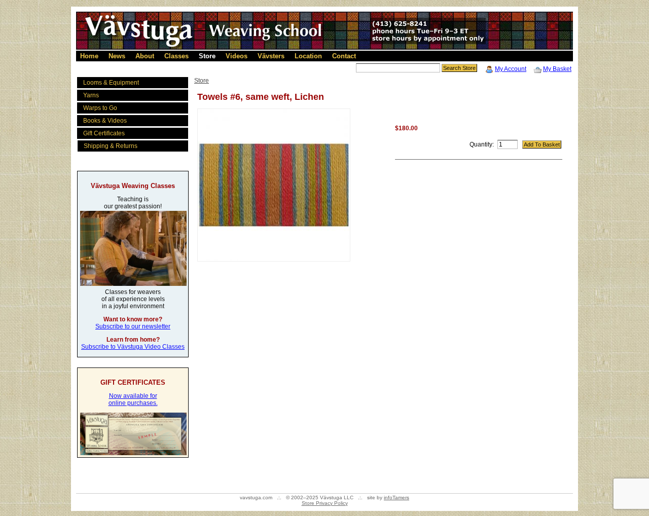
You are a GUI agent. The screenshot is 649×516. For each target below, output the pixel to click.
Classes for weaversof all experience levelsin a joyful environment (133, 299)
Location (308, 56)
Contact (344, 56)
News (117, 56)
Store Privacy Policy (325, 503)
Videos (236, 56)
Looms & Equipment (111, 82)
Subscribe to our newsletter (132, 326)
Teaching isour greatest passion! (133, 203)
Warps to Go (100, 108)
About (144, 56)
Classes (176, 56)
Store (207, 56)
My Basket (557, 68)
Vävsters (271, 56)
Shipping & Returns (110, 146)
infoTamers (396, 497)
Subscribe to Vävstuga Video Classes (133, 346)
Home (89, 56)
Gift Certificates (104, 133)
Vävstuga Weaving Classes (133, 186)
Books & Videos (105, 120)
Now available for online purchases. (133, 399)
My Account (510, 68)
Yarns (91, 95)
